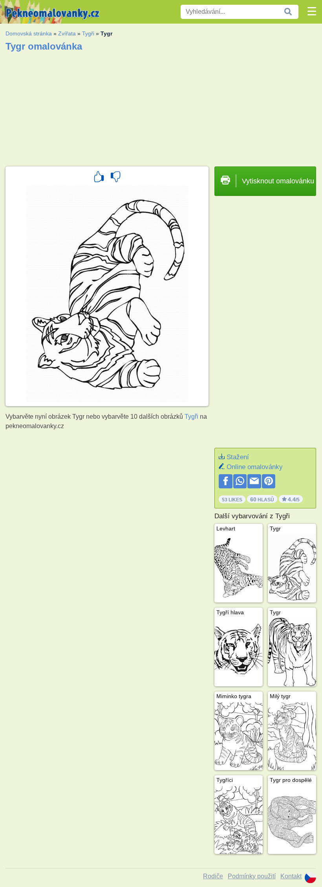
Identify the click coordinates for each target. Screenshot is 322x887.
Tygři (88, 33)
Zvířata (67, 33)
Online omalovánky (255, 467)
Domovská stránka (28, 33)
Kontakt (291, 876)
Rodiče (213, 876)
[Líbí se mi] (99, 177)
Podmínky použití (252, 876)
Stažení (238, 457)
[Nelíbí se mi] (115, 177)
